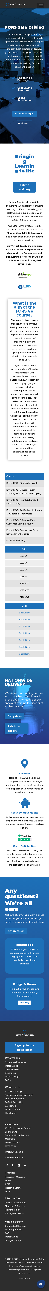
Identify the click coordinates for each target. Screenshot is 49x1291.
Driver (8, 1191)
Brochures (10, 1073)
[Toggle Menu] (41, 5)
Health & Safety (13, 1188)
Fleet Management (15, 1098)
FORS (8, 1180)
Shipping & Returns (15, 1206)
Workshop (10, 1106)
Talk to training (24, 187)
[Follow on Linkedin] (13, 1165)
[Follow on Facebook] (7, 1165)
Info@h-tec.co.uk (14, 1152)
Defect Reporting (14, 1102)
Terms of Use (24, 1279)
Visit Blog (24, 1002)
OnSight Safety (13, 1240)
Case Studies (12, 1069)
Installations (11, 1066)
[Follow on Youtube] (25, 1165)
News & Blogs (12, 1076)
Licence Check (12, 1109)
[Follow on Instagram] (19, 1165)
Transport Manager (15, 1177)
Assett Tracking (13, 1091)
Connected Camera (15, 1226)
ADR (7, 1184)
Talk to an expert (25, 113)
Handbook (10, 1113)
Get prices (15, 716)
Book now (23, 123)
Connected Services (15, 1062)
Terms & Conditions (15, 1202)
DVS (7, 1233)
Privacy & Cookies (14, 1213)
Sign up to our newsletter (24, 1047)
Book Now (24, 612)
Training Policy (12, 1210)
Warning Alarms (13, 1229)
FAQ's (8, 1080)
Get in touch (16, 931)
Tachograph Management (19, 1095)
